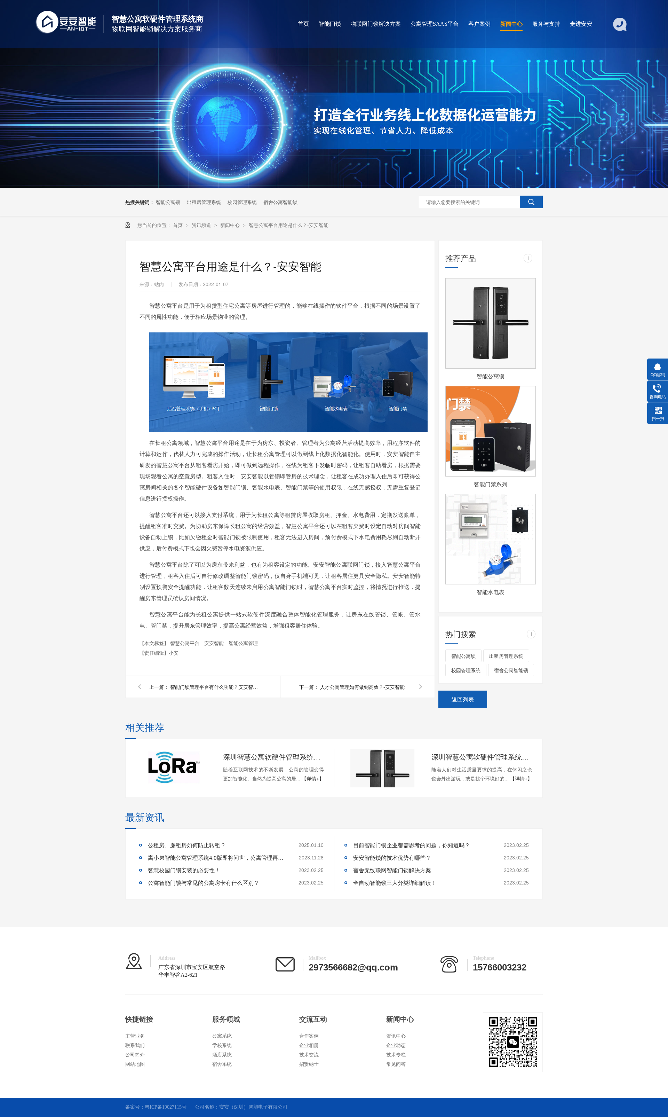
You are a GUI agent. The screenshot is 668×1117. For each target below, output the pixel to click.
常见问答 (396, 1064)
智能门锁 (330, 24)
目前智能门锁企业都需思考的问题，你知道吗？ (411, 845)
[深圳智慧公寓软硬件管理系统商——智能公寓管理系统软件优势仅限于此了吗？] (174, 768)
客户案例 (479, 24)
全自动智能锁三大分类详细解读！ (395, 883)
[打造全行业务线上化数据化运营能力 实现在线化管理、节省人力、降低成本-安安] (334, 185)
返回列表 (463, 699)
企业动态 (396, 1045)
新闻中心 (511, 24)
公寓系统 (222, 1036)
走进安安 (581, 24)
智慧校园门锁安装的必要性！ (184, 870)
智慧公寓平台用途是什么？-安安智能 (288, 224)
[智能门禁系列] (490, 431)
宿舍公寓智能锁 (280, 201)
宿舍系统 (222, 1064)
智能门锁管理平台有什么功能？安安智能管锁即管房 (215, 686)
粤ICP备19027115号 (165, 1107)
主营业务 (135, 1036)
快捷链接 (139, 1019)
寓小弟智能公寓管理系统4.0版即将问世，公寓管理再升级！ (217, 858)
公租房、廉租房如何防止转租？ (187, 845)
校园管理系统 (242, 201)
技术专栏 (396, 1054)
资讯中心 (396, 1036)
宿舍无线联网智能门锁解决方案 (392, 870)
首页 (303, 24)
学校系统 (222, 1045)
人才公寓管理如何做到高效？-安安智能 (362, 686)
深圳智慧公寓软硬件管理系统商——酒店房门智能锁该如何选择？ (481, 757)
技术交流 (309, 1054)
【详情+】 (313, 778)
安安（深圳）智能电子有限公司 (253, 1107)
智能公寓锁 (168, 201)
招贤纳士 (309, 1064)
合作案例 (309, 1036)
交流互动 (313, 1019)
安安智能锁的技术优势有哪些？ (392, 858)
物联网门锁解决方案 (376, 24)
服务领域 (226, 1019)
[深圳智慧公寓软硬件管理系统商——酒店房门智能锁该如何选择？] (382, 768)
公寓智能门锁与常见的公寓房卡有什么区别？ (203, 883)
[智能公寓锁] (490, 323)
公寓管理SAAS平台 (435, 24)
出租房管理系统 (204, 201)
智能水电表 (490, 592)
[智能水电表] (490, 539)
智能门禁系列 (490, 484)
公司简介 (135, 1054)
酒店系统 (222, 1054)
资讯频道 (202, 224)
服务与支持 (546, 24)
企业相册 (309, 1045)
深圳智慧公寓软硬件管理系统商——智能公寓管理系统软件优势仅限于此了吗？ (273, 757)
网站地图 (135, 1064)
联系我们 (135, 1045)
